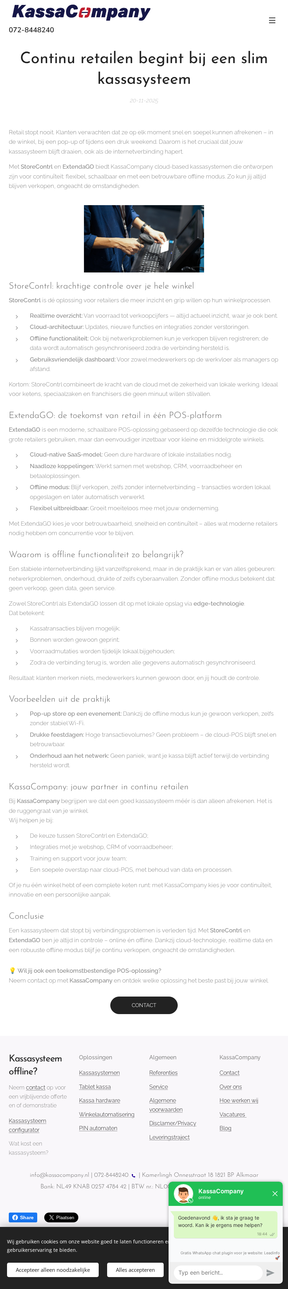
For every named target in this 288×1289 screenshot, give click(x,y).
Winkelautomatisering (107, 1114)
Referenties (163, 1072)
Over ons (231, 1087)
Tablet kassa (95, 1087)
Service (158, 1087)
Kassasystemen (99, 1072)
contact (35, 1087)
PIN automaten (98, 1128)
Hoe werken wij (239, 1100)
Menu (272, 20)
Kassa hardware (99, 1100)
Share (27, 1217)
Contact (230, 1072)
